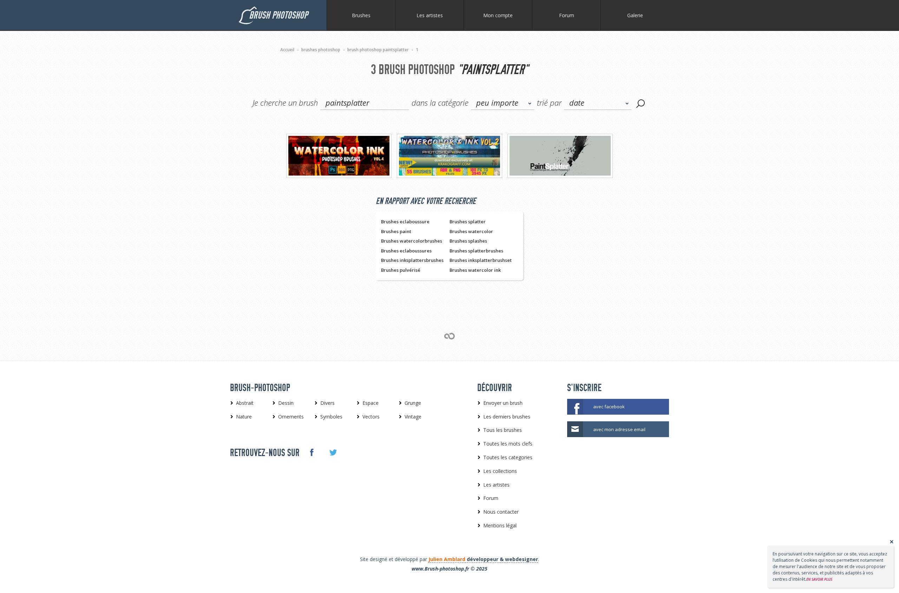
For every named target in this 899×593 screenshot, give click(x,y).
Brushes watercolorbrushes (411, 241)
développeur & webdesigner (483, 559)
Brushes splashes (468, 241)
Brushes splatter (468, 221)
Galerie (635, 15)
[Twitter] (332, 452)
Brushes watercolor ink (475, 270)
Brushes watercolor (471, 231)
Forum (566, 15)
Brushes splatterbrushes (476, 251)
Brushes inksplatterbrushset (481, 260)
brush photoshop (278, 15)
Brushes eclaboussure (405, 221)
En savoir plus (819, 579)
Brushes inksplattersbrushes (412, 260)
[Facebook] (311, 452)
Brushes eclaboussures (406, 251)
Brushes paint (396, 231)
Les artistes (429, 15)
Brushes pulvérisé (400, 270)
